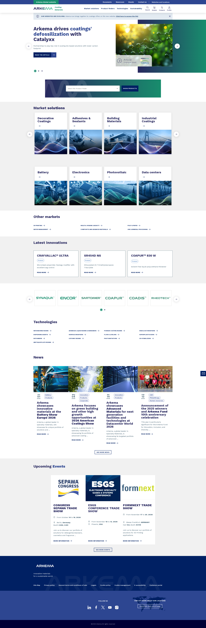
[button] (169, 16)
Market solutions (91, 8)
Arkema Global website (46, 2)
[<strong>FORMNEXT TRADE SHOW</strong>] (137, 509)
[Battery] (51, 186)
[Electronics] (85, 186)
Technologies (122, 8)
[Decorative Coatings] (51, 133)
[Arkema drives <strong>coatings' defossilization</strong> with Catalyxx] (103, 43)
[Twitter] (103, 607)
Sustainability (136, 8)
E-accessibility (140, 585)
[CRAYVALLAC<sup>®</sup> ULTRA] (56, 264)
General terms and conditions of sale (73, 585)
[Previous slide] (28, 46)
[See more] (114, 298)
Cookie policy (105, 585)
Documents (107, 2)
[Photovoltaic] (120, 186)
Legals (93, 585)
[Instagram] (116, 607)
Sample (154, 10)
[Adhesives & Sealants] (85, 133)
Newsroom (120, 2)
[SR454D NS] (103, 264)
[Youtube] (110, 607)
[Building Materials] (120, 133)
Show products (130, 88)
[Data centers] (155, 186)
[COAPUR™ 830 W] (150, 264)
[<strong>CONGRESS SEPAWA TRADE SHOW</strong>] (68, 509)
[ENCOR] (68, 298)
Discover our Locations (150, 606)
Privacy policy (49, 585)
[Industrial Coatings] (155, 133)
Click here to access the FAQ (127, 16)
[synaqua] (45, 298)
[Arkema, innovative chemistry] (45, 569)
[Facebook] (96, 607)
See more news (103, 452)
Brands (131, 2)
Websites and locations (161, 2)
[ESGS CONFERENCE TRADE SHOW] (103, 509)
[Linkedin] (89, 607)
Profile (169, 10)
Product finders (108, 8)
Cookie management (122, 585)
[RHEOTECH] (161, 298)
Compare (162, 10)
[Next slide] (177, 46)
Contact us (142, 2)
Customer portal (156, 585)
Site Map (36, 585)
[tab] (35, 70)
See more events (103, 550)
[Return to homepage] (43, 9)
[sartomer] (91, 298)
